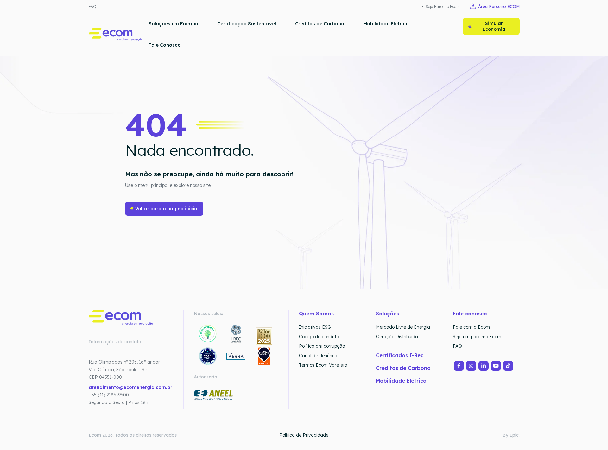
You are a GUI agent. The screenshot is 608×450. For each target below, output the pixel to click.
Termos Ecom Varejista (323, 365)
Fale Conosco (165, 45)
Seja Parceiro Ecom (443, 6)
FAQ (92, 6)
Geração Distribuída (397, 336)
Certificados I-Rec (399, 355)
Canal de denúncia (319, 355)
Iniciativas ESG (315, 327)
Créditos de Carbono (319, 24)
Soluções (387, 313)
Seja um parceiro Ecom (477, 336)
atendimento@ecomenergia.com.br (130, 387)
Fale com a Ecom (471, 327)
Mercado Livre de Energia (403, 327)
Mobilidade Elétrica (386, 24)
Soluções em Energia (173, 24)
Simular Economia (494, 26)
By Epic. (511, 435)
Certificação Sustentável (246, 24)
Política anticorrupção (322, 346)
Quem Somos (316, 313)
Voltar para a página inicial (167, 209)
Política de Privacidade (303, 435)
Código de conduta (319, 336)
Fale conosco (470, 313)
